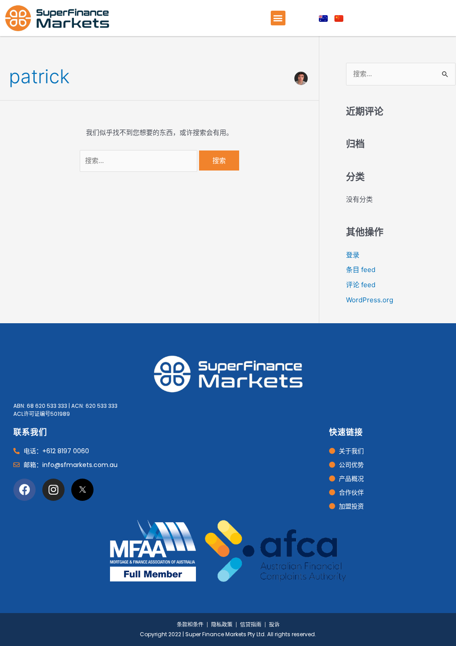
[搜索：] (140, 160)
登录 (352, 255)
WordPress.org (369, 300)
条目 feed (360, 269)
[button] (278, 18)
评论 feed (360, 284)
